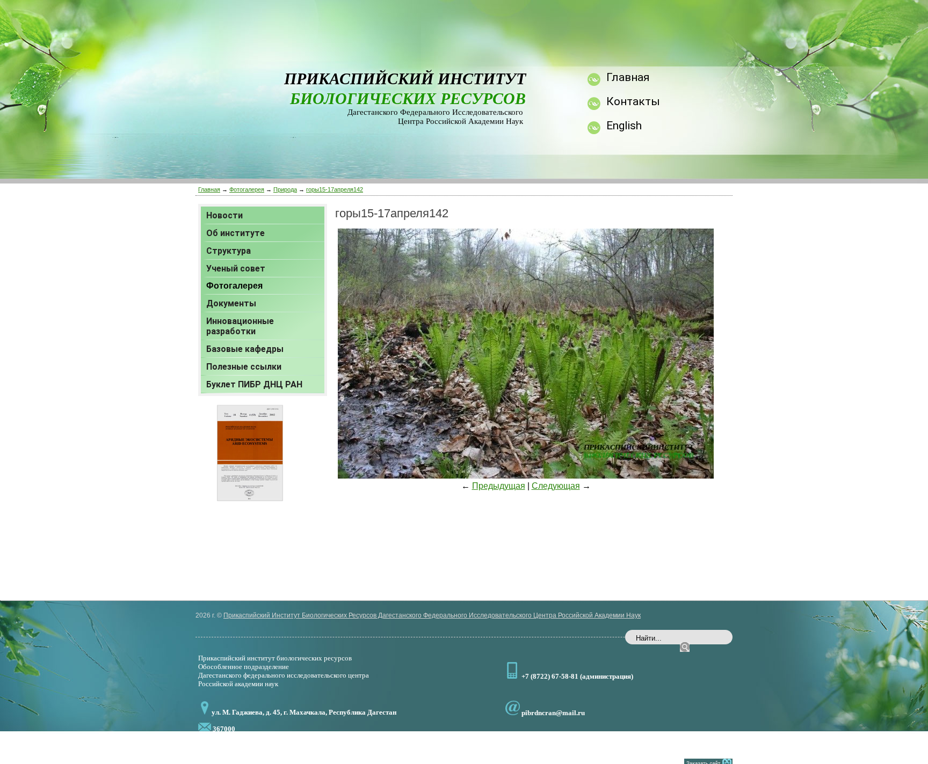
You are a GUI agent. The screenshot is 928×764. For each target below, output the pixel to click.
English (624, 125)
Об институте (235, 233)
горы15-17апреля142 (334, 189)
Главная (209, 189)
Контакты (633, 101)
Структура (228, 251)
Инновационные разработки (240, 326)
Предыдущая (498, 485)
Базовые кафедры (245, 349)
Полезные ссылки (243, 367)
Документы (231, 303)
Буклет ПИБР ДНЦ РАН (254, 384)
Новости (224, 215)
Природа (285, 189)
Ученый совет (235, 268)
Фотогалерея (246, 189)
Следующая (556, 485)
